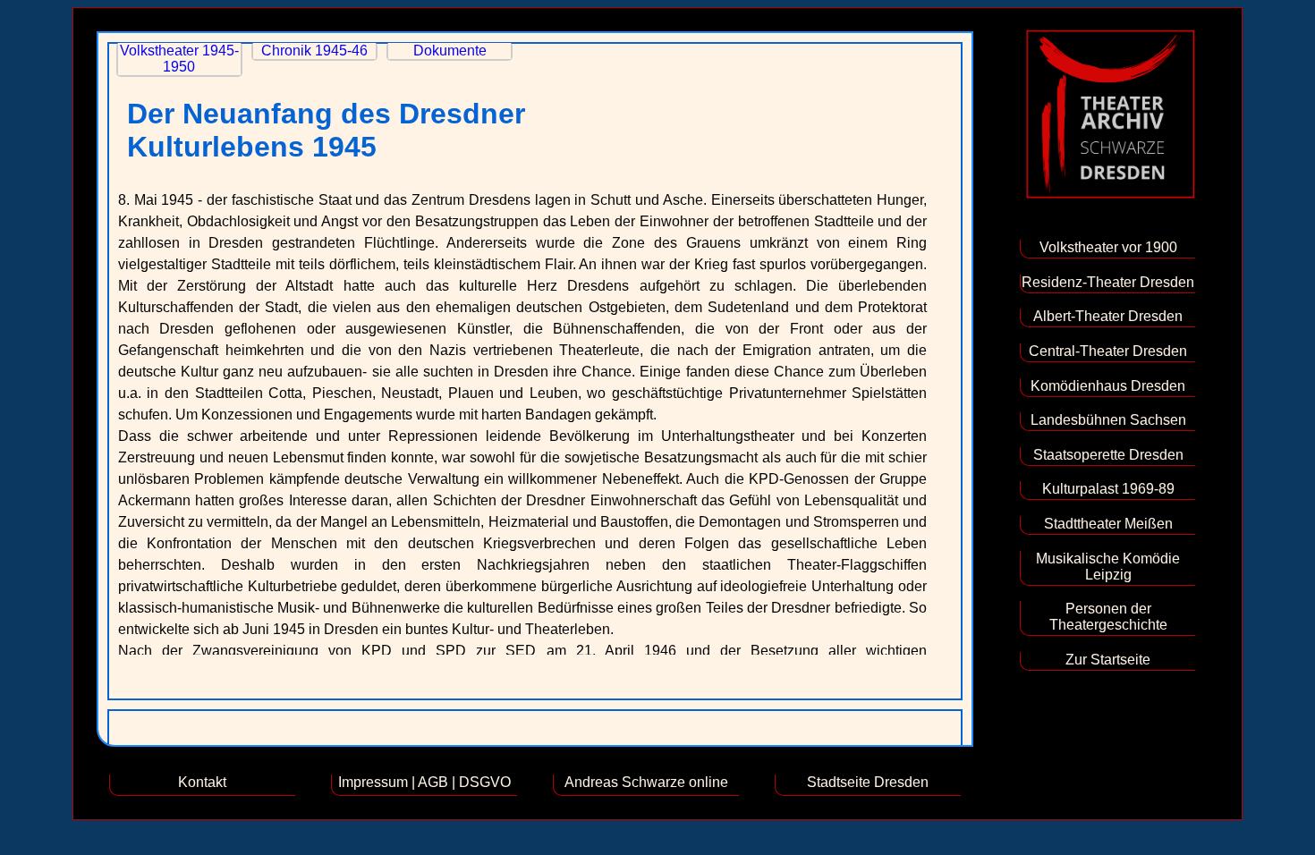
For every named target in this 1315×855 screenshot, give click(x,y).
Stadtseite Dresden (868, 782)
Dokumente (450, 50)
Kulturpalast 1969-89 (1108, 488)
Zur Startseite (1107, 659)
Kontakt (202, 782)
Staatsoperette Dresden (1108, 454)
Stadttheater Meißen (1108, 523)
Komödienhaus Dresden (1108, 386)
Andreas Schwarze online (646, 782)
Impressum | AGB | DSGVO (424, 782)
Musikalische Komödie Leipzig (1108, 566)
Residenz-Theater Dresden (1108, 282)
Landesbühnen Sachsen (1108, 420)
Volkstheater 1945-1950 (179, 58)
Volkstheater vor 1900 (1108, 247)
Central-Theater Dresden (1108, 351)
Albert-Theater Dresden (1108, 316)
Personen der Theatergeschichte (1108, 616)
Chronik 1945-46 (314, 50)
